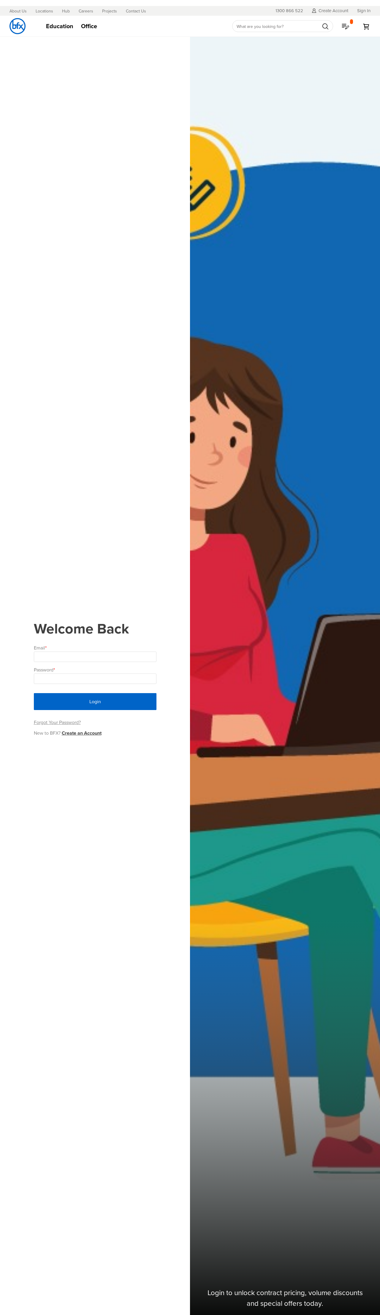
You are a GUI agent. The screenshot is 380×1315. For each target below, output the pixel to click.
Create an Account (82, 733)
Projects (109, 11)
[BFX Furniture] (18, 26)
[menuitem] (59, 26)
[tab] (133, 26)
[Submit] (325, 26)
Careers (86, 11)
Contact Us (136, 11)
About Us (18, 11)
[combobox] (282, 26)
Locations (44, 11)
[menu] (133, 26)
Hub (66, 11)
